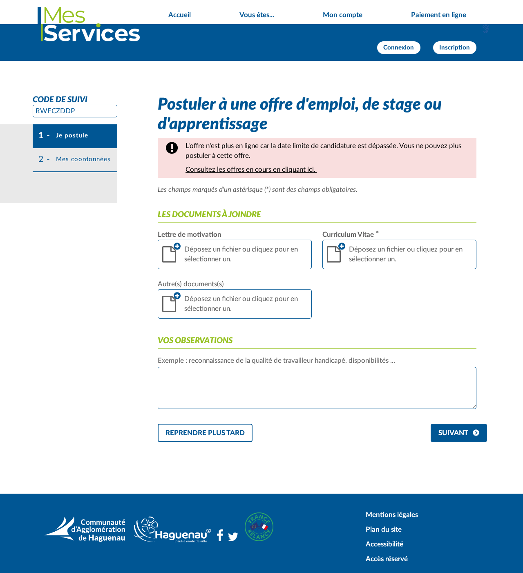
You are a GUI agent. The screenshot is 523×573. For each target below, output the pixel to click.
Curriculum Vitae (350, 234)
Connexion (398, 48)
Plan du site (384, 529)
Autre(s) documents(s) (191, 284)
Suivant (453, 432)
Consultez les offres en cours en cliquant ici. (251, 169)
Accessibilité (384, 544)
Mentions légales (392, 514)
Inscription (454, 48)
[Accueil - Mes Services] (89, 24)
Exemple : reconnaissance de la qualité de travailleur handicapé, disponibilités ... (276, 360)
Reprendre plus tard (205, 432)
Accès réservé (387, 558)
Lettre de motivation (189, 234)
